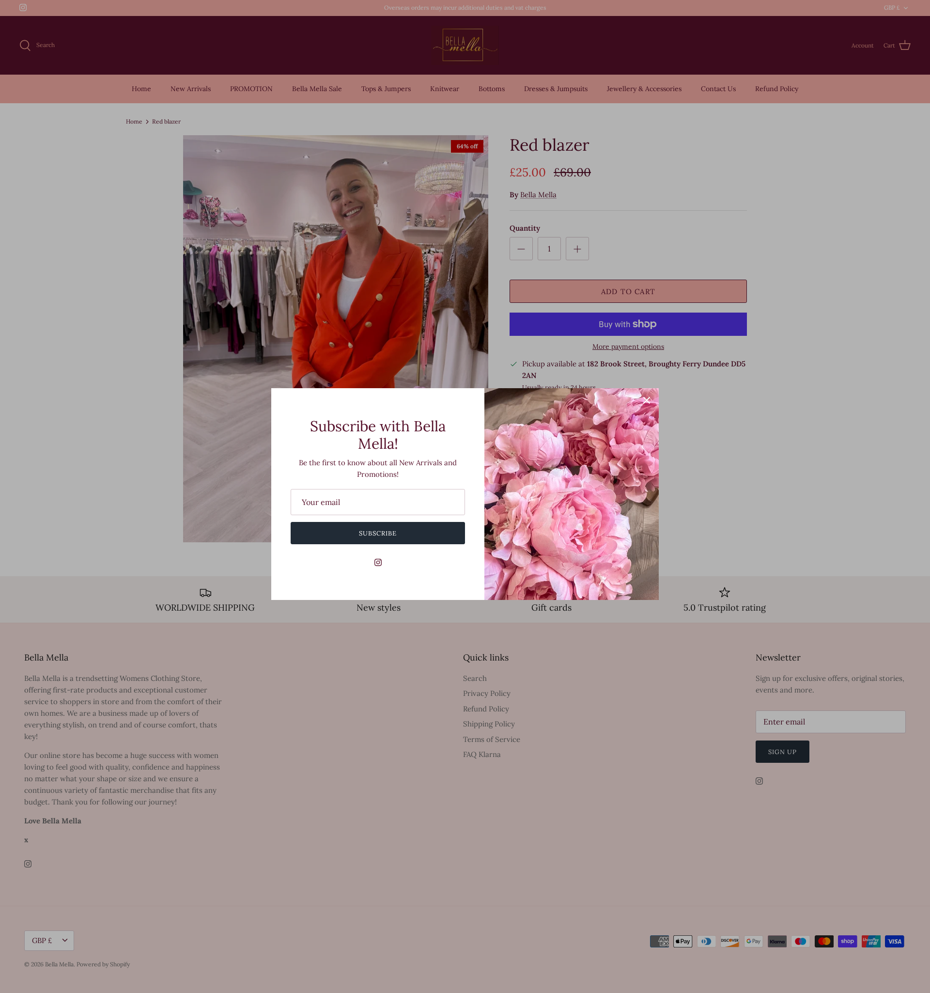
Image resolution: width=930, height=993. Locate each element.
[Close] (646, 400)
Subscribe (378, 533)
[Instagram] (378, 562)
